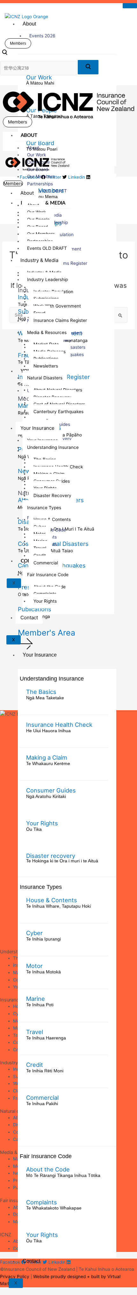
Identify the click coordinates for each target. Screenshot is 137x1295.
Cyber (34, 932)
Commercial (42, 1097)
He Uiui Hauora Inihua (48, 730)
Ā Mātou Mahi (40, 83)
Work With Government (57, 306)
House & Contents (51, 900)
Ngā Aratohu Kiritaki (46, 796)
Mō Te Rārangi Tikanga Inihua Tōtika (63, 1175)
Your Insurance (40, 655)
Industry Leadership (47, 279)
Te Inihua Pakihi (42, 1103)
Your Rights (42, 823)
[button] (4, 53)
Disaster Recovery (52, 495)
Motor (34, 965)
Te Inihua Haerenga (46, 1038)
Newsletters (45, 365)
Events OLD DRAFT (47, 190)
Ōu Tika (34, 829)
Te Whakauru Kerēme (48, 763)
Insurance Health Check (59, 724)
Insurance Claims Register (60, 320)
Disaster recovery (50, 855)
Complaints (41, 1202)
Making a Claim (46, 757)
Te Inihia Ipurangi (43, 939)
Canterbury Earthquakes (58, 411)
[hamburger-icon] (130, 5)
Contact (31, 1261)
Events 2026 (42, 35)
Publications (34, 609)
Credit (34, 1064)
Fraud (26, 355)
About (29, 23)
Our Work (39, 77)
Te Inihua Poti (40, 1004)
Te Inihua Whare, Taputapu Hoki (58, 906)
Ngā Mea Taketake (45, 698)
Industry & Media (39, 260)
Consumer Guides (51, 790)
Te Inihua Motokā (43, 972)
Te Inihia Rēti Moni (44, 1070)
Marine (35, 998)
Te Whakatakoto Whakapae (54, 1208)
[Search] (88, 67)
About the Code (48, 1169)
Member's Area (46, 632)
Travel (34, 1031)
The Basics (41, 691)
